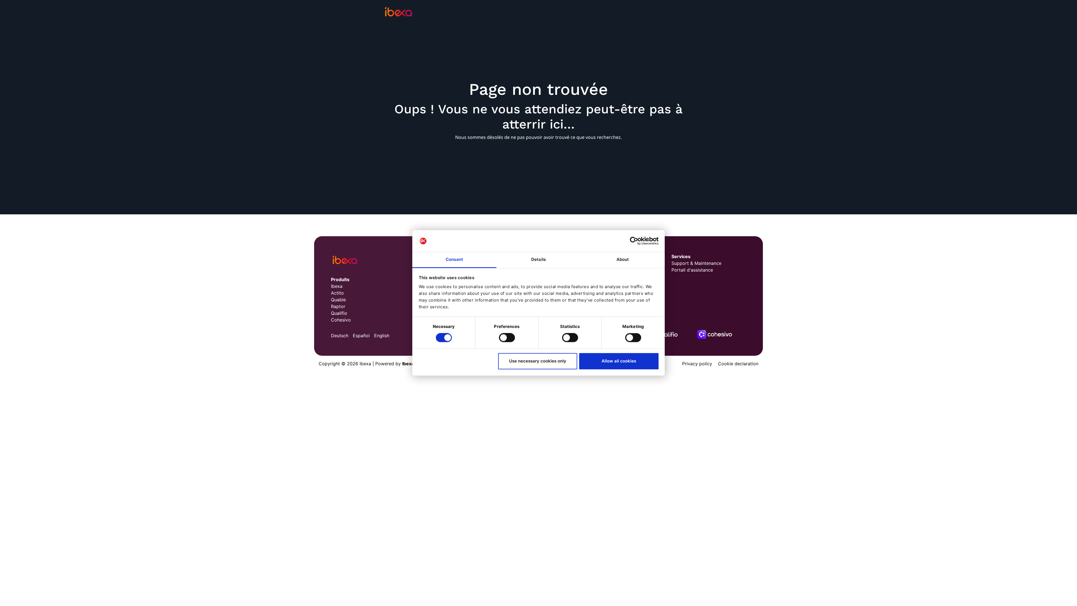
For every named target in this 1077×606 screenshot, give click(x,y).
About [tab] (622, 259)
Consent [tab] (454, 259)
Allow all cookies (619, 361)
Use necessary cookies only (537, 361)
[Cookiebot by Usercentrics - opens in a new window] (634, 241)
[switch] (507, 337)
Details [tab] (538, 259)
